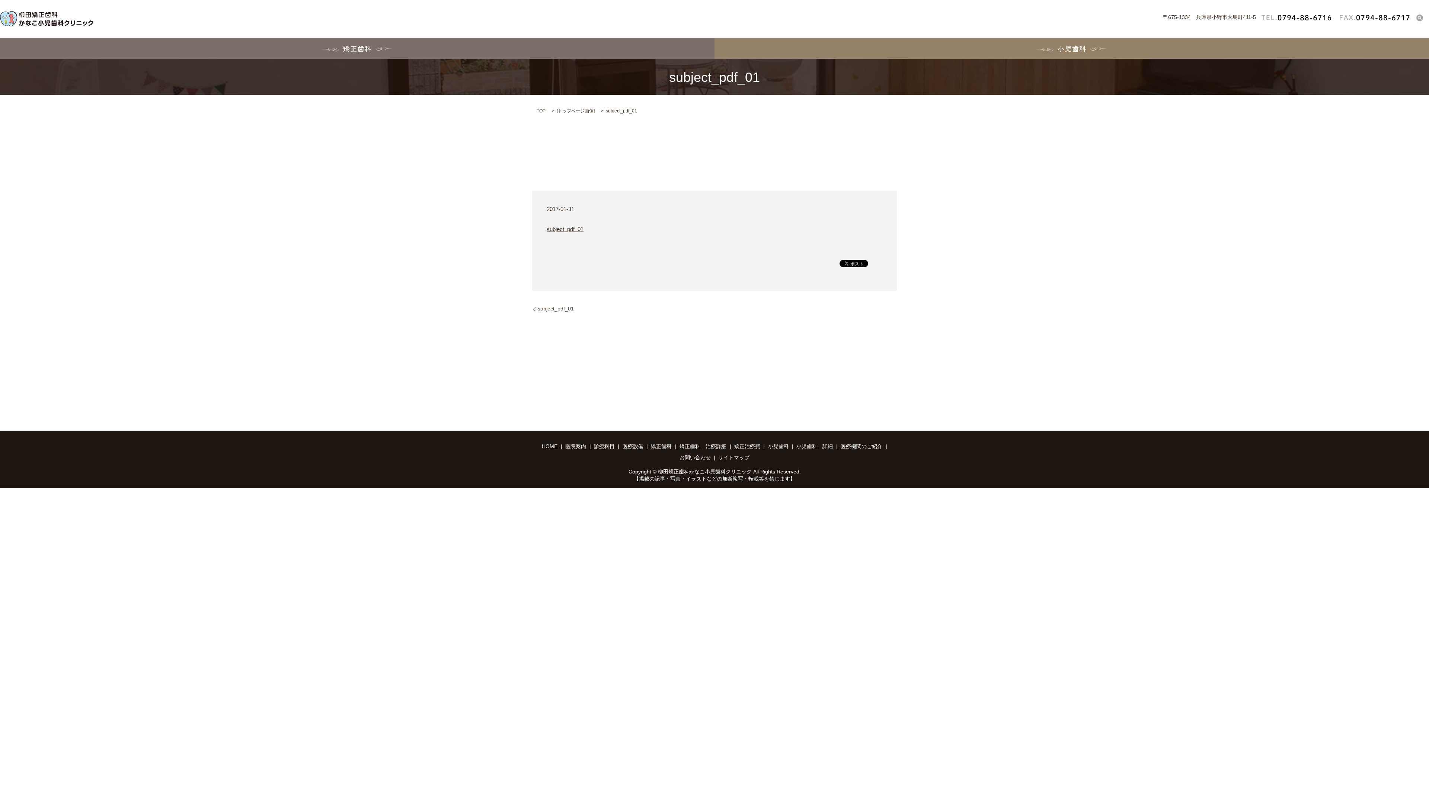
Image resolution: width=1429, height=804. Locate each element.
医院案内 (575, 446)
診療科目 (604, 446)
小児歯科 (1071, 48)
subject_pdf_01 (565, 229)
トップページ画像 (576, 111)
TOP (541, 111)
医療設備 (633, 446)
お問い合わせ (695, 457)
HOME (549, 446)
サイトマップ (733, 457)
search (1419, 17)
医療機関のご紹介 (861, 446)
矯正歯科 (357, 48)
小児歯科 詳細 (814, 446)
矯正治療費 (747, 446)
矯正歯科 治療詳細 (703, 446)
